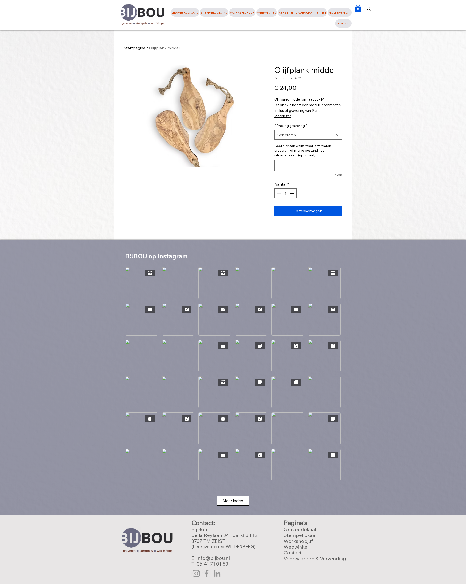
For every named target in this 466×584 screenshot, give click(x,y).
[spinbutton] (285, 193)
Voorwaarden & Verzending (315, 558)
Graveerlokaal (300, 529)
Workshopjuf (298, 541)
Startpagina (134, 47)
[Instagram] (196, 573)
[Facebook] (206, 573)
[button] (340, 12)
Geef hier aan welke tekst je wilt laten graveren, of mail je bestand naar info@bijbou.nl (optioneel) (302, 150)
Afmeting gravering (290, 125)
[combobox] (308, 135)
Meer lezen (282, 116)
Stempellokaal (300, 535)
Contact (293, 553)
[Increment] (292, 193)
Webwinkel (296, 547)
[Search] (369, 9)
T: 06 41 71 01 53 (209, 564)
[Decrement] (278, 193)
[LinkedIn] (217, 573)
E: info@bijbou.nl (211, 558)
